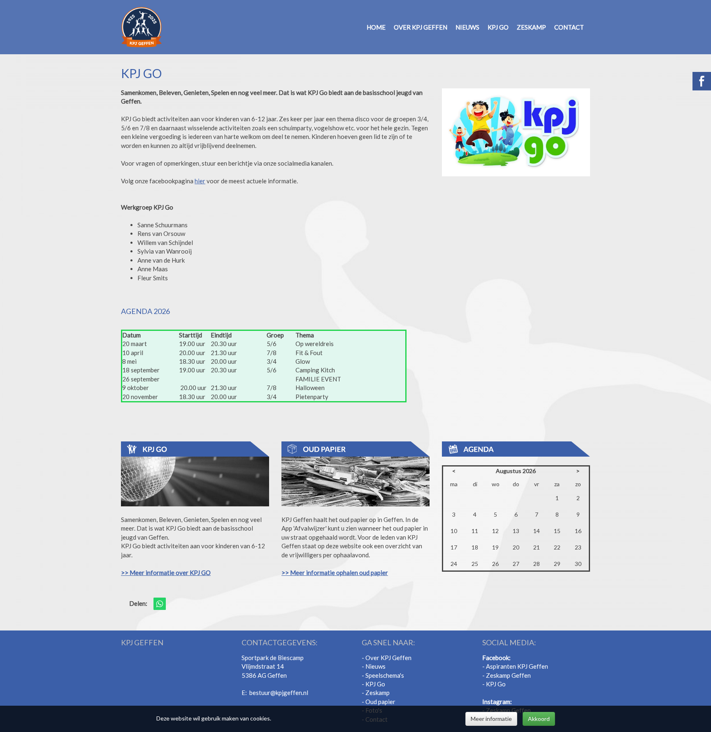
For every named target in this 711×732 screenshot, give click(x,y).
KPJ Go (375, 684)
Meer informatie (491, 718)
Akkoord (539, 718)
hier (200, 181)
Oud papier (380, 701)
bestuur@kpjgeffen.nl (278, 692)
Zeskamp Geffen (508, 675)
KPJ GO (498, 27)
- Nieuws (374, 666)
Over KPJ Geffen (420, 27)
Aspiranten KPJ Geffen (516, 666)
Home (376, 27)
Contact (569, 27)
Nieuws (467, 27)
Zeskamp (531, 27)
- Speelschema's (383, 675)
